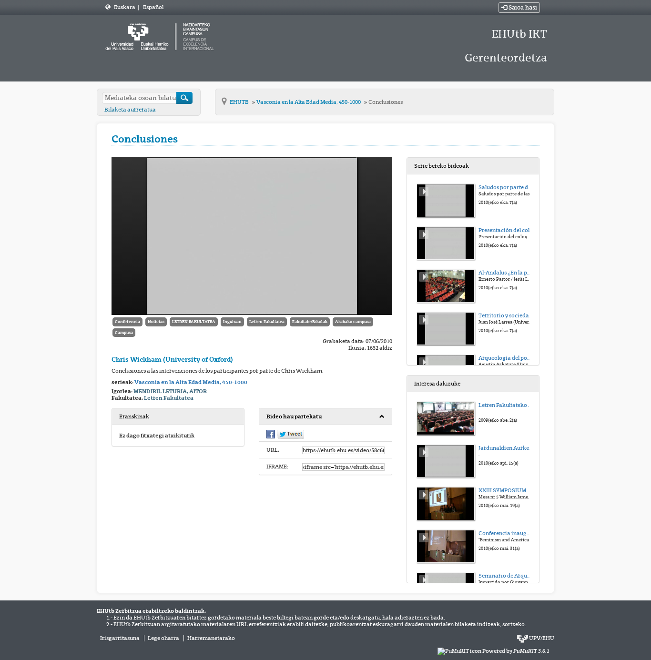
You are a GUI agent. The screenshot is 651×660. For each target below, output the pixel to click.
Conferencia (127, 321)
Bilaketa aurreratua (130, 109)
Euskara (125, 7)
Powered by (515, 651)
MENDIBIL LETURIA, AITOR (170, 391)
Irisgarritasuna (120, 638)
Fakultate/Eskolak (309, 321)
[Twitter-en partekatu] (291, 434)
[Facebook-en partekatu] (270, 433)
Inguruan (232, 321)
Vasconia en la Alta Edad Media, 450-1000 (309, 102)
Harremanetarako (211, 638)
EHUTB (240, 102)
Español (153, 7)
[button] (325, 416)
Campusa (124, 332)
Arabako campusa (353, 321)
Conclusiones (385, 102)
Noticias (156, 321)
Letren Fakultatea (267, 321)
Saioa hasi (522, 7)
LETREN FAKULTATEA (193, 321)
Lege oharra (163, 638)
